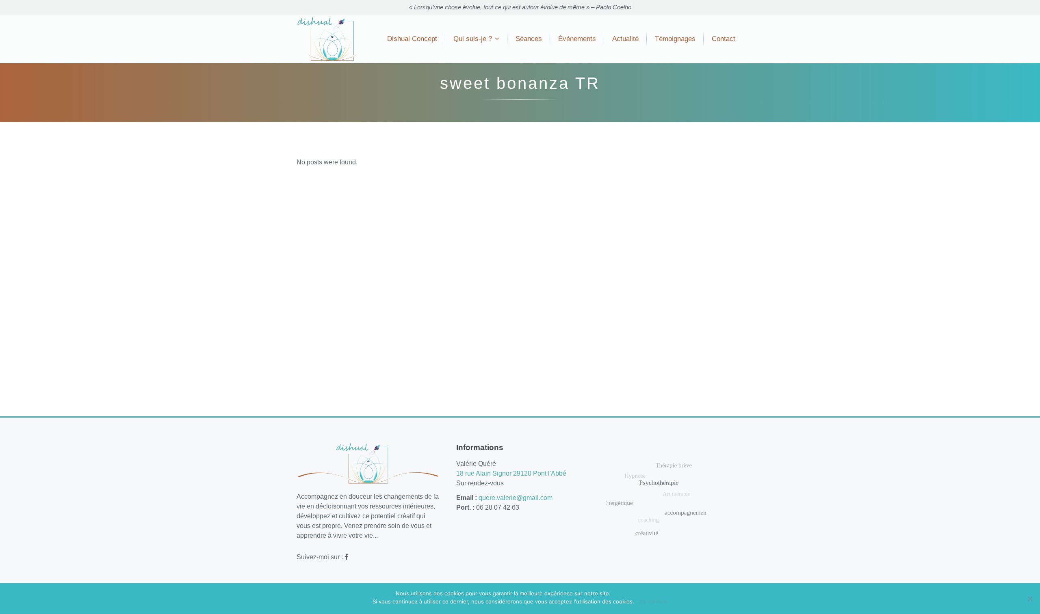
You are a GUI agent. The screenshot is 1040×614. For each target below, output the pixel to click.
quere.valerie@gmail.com (515, 497)
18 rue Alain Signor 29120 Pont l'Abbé (511, 473)
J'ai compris (653, 601)
